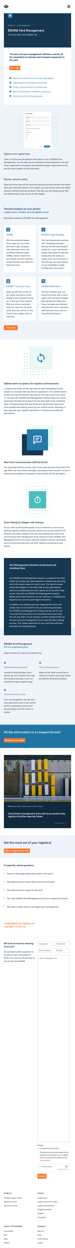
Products (11, 25)
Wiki (5, 1235)
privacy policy (45, 1160)
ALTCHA (65, 1169)
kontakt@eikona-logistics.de (19, 923)
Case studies (8, 1231)
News (40, 1235)
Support (7, 1243)
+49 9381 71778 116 (14, 926)
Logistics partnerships (46, 1206)
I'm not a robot (47, 1167)
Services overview (11, 1206)
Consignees (42, 1217)
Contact (40, 1243)
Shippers (41, 1214)
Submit (42, 1176)
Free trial (15, 68)
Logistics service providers (47, 1202)
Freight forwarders (45, 1210)
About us (41, 1231)
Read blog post (59, 823)
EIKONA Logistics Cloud (13, 1198)
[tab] (37, 873)
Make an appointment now (17, 851)
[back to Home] (6, 8)
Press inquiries (43, 1239)
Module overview (10, 1202)
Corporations (42, 1198)
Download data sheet (14, 740)
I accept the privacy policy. (50, 1148)
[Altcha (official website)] (66, 1167)
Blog (5, 1239)
